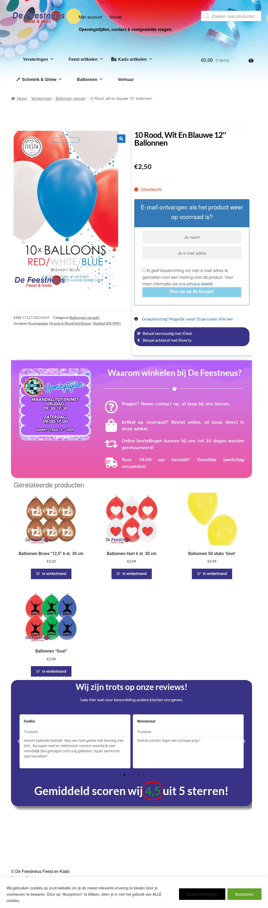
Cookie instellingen (202, 894)
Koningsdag (38, 323)
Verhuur (126, 79)
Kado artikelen (132, 59)
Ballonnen (87, 79)
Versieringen (35, 59)
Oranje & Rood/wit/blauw (70, 323)
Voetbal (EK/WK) (107, 323)
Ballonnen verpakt (71, 98)
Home (22, 98)
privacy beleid (200, 284)
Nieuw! (115, 17)
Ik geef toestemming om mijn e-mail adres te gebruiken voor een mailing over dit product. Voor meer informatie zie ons (187, 277)
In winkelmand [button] (54, 574)
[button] (121, 138)
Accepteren (244, 894)
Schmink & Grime (39, 79)
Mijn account (90, 17)
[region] (134, 892)
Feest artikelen (83, 59)
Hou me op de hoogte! (192, 291)
